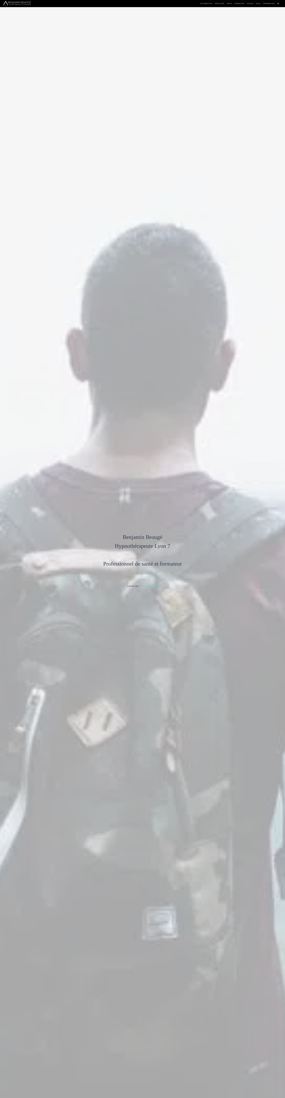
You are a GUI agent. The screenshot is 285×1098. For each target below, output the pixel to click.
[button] (278, 3)
